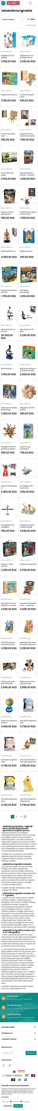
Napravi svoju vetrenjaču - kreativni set (25, 449)
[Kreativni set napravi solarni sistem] (28, 196)
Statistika (16, 1102)
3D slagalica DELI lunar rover (26, 487)
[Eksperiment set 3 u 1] (9, 78)
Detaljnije (5, 1097)
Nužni (7, 1102)
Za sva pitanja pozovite (15, 999)
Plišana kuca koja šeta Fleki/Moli (7, 683)
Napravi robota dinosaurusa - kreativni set (7, 214)
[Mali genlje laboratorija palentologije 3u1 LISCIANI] (28, 274)
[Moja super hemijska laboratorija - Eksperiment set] (9, 391)
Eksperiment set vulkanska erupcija (27, 135)
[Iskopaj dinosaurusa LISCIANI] (9, 274)
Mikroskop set (6, 369)
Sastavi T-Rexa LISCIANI (7, 565)
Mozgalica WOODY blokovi (27, 409)
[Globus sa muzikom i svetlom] (9, 704)
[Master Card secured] (21, 1071)
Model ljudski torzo (8, 251)
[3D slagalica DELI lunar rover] (28, 470)
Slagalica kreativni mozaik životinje (27, 526)
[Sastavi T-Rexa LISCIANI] (9, 548)
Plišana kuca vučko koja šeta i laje (27, 683)
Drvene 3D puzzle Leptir (27, 96)
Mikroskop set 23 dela (26, 330)
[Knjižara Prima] (3, 3)
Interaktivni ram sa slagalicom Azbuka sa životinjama (8, 605)
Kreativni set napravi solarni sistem (28, 213)
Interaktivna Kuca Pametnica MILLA (8, 643)
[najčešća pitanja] (4, 1017)
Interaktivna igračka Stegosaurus (28, 800)
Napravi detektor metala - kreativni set (27, 175)
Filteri (33, 19)
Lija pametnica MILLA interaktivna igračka (28, 643)
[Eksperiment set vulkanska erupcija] (28, 117)
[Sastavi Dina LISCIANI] (28, 548)
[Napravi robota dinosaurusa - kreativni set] (9, 196)
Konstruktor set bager (7, 174)
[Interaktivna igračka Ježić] (9, 743)
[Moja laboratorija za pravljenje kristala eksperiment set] (28, 352)
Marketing (26, 1102)
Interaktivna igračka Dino (28, 722)
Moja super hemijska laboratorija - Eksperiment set (9, 410)
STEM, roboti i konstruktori (7, 52)
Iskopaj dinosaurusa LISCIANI (9, 291)
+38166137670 (27, 999)
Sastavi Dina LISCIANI (28, 564)
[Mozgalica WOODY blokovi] (28, 391)
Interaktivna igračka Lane (9, 800)
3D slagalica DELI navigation (7, 526)
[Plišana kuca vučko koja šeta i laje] (28, 665)
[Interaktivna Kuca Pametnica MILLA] (9, 626)
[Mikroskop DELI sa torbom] (9, 313)
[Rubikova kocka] (28, 235)
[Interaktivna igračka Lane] (9, 783)
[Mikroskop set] (9, 352)
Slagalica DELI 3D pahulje (7, 57)
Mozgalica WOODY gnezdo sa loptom (8, 448)
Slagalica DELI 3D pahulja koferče (26, 57)
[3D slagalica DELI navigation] (9, 509)
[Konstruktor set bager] (9, 157)
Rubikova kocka (26, 251)
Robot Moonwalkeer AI (9, 487)
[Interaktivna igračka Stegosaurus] (28, 783)
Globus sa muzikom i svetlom (9, 722)
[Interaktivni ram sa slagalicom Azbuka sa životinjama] (9, 587)
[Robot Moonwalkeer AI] (9, 470)
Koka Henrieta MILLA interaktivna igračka (28, 761)
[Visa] (14, 1071)
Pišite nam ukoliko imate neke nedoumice (21, 1008)
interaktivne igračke (7, 599)
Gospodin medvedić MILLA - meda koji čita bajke (28, 605)
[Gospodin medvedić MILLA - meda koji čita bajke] (28, 587)
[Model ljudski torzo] (9, 235)
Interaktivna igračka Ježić (9, 761)
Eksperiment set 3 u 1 (9, 95)
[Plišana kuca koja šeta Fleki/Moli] (9, 665)
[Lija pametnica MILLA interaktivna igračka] (28, 626)
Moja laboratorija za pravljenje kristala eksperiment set (28, 371)
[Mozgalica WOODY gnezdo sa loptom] (9, 430)
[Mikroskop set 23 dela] (28, 313)
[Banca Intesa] (12, 1075)
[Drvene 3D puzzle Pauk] (9, 117)
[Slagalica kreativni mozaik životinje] (28, 509)
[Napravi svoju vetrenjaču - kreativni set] (28, 430)
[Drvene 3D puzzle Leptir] (28, 78)
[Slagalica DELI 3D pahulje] (9, 39)
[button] (30, 3)
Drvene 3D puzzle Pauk (8, 135)
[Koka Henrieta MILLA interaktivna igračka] (28, 743)
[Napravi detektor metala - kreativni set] (28, 157)
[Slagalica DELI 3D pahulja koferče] (28, 39)
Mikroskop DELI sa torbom (8, 330)
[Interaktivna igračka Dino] (28, 704)
